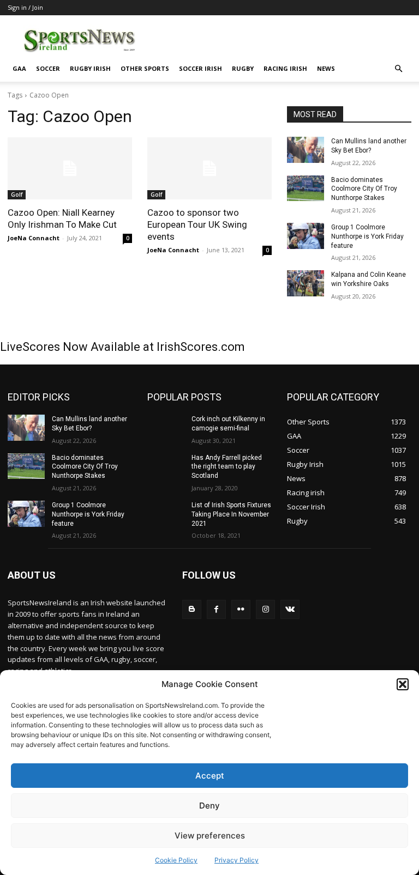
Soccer (48, 68)
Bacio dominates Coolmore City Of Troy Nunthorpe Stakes (364, 189)
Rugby (243, 68)
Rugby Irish (90, 68)
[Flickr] (240, 609)
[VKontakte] (290, 609)
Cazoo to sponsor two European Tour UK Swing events (197, 224)
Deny (209, 805)
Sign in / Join (25, 7)
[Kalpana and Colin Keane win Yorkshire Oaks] (305, 283)
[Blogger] (191, 609)
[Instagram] (265, 609)
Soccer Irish (200, 68)
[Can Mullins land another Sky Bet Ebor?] (305, 150)
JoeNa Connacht (33, 238)
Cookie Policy (176, 860)
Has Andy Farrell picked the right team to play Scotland (226, 467)
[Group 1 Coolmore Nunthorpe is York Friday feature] (305, 236)
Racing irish (285, 68)
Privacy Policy (236, 860)
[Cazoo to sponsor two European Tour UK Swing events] (209, 168)
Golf (16, 194)
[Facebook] (216, 609)
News (326, 68)
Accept (209, 775)
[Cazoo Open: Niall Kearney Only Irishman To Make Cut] (70, 168)
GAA (19, 68)
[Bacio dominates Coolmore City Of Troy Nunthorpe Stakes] (305, 188)
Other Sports (145, 68)
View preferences (210, 835)
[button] (402, 684)
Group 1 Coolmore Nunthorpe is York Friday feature (367, 236)
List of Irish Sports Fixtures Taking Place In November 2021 (231, 514)
